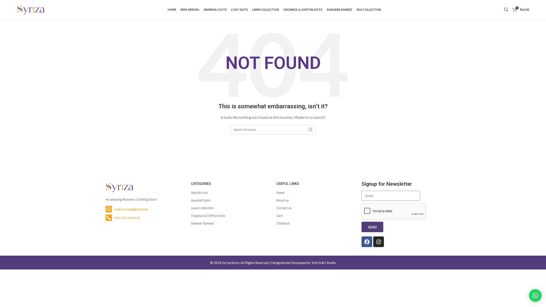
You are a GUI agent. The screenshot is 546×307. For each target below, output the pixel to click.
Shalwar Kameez (202, 223)
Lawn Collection (202, 208)
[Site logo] (31, 9)
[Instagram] (378, 241)
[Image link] (119, 187)
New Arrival (199, 192)
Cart (279, 215)
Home (280, 192)
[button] (535, 295)
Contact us (284, 208)
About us (282, 200)
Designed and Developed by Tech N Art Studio (303, 263)
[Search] (506, 9)
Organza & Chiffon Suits (208, 215)
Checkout (283, 223)
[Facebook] (367, 241)
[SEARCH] (311, 130)
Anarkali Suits (200, 200)
